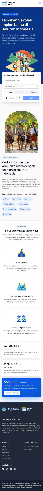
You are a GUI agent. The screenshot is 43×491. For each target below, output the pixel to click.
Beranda (4, 446)
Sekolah (4, 449)
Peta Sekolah (6, 452)
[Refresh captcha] (19, 98)
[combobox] (21, 81)
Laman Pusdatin (29, 449)
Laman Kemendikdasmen (31, 446)
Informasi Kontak (7, 458)
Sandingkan (5, 455)
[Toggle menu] (40, 3)
